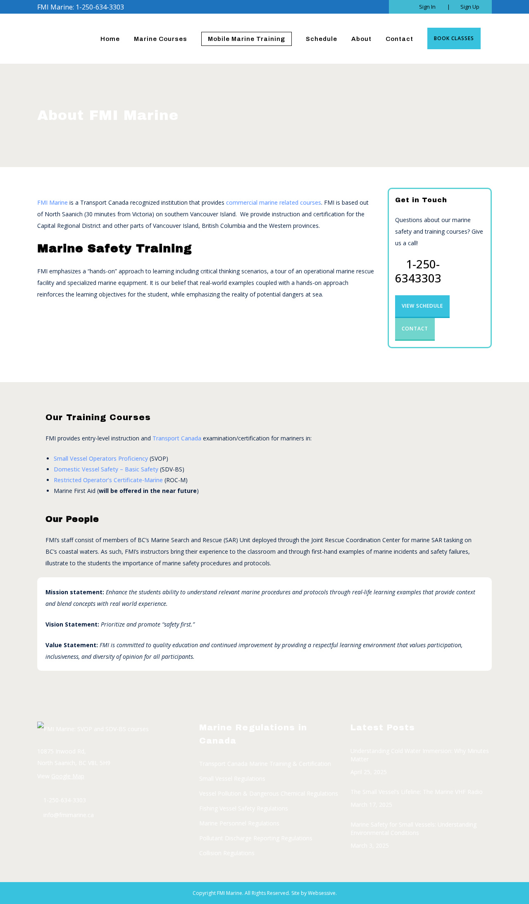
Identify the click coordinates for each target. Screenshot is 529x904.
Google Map (67, 776)
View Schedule (422, 305)
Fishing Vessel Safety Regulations (243, 808)
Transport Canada (177, 438)
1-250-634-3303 (64, 800)
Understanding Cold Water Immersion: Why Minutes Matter (419, 755)
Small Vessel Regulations (232, 778)
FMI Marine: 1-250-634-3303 (80, 7)
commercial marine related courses (273, 202)
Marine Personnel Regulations (239, 823)
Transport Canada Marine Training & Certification (265, 764)
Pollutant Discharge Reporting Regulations (255, 838)
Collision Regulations (227, 853)
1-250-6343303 (418, 271)
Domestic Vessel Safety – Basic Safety (106, 469)
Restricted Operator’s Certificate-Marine (108, 480)
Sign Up (469, 6)
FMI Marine (52, 202)
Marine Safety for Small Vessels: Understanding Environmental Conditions (413, 828)
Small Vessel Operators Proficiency (101, 458)
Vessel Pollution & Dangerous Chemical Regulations (268, 793)
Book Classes (454, 38)
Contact (415, 328)
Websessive (322, 893)
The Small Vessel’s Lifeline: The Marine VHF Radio (416, 792)
